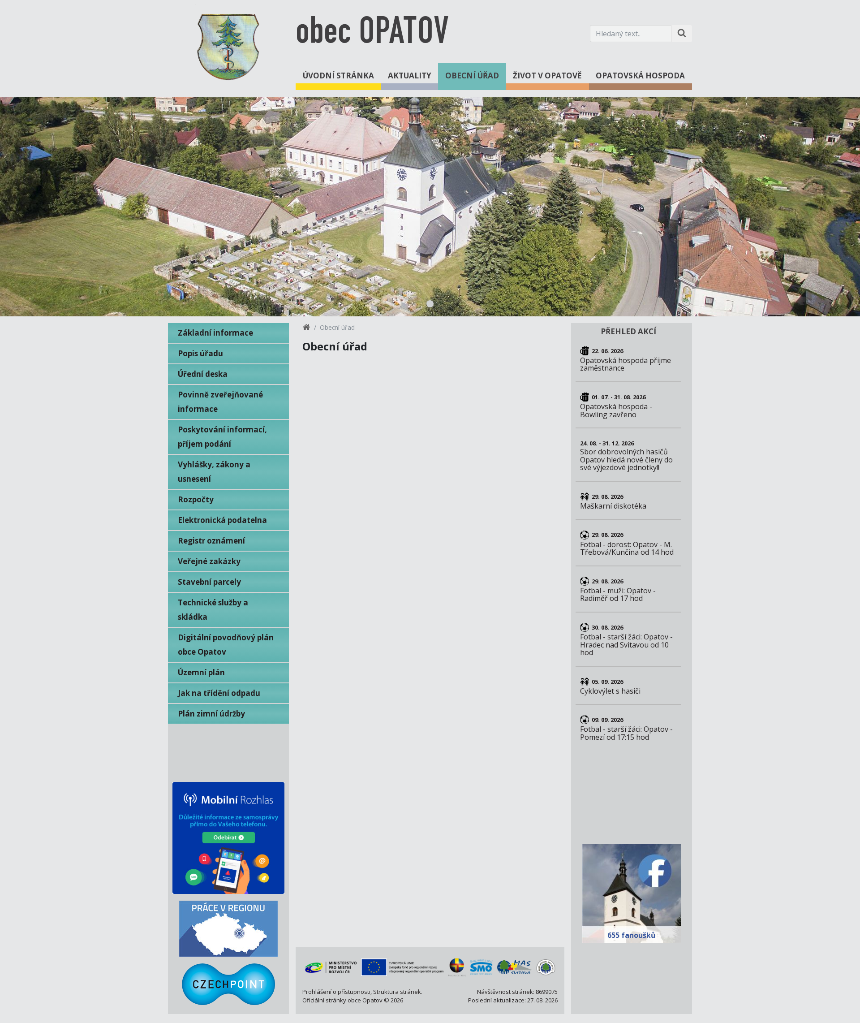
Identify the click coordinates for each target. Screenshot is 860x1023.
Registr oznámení (211, 540)
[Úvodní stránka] (306, 328)
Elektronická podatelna (222, 520)
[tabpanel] (430, 206)
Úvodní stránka (338, 75)
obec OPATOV (372, 33)
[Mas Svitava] (514, 967)
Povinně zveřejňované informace (220, 401)
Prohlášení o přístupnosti (336, 992)
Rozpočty (196, 499)
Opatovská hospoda (640, 75)
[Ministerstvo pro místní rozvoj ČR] (330, 967)
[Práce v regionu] (228, 929)
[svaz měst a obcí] (481, 967)
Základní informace (215, 333)
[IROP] (402, 967)
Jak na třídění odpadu (219, 693)
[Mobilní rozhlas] (228, 838)
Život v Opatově (547, 75)
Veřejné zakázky (209, 561)
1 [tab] (430, 303)
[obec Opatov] (228, 45)
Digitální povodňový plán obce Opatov (226, 644)
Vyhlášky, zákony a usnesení (214, 471)
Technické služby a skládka (213, 609)
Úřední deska (203, 374)
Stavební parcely (209, 582)
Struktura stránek (397, 992)
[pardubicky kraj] (457, 967)
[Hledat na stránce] (681, 33)
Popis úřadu (200, 353)
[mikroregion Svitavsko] (546, 967)
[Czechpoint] (228, 984)
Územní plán (201, 672)
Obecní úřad (472, 75)
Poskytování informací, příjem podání (222, 436)
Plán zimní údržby (211, 713)
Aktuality (409, 75)
